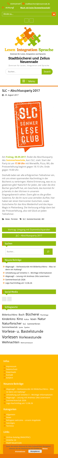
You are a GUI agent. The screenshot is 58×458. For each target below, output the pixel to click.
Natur (42, 319)
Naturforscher (12, 323)
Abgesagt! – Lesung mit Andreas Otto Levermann (27, 276)
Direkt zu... (8, 14)
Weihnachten (10, 342)
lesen (33, 319)
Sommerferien (33, 324)
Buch (21, 314)
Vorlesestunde (30, 337)
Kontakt (9, 375)
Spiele (21, 327)
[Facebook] (26, 20)
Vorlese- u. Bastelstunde (22, 331)
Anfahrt (9, 377)
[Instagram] (31, 20)
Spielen (27, 327)
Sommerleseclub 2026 (15, 279)
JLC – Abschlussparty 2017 (29, 235)
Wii (43, 219)
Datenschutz (11, 369)
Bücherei (32, 314)
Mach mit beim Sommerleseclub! (35, 8)
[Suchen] (48, 251)
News (7, 219)
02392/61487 (15, 4)
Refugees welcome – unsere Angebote (23, 420)
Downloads (11, 372)
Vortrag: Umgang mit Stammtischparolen (29, 229)
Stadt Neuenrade (14, 443)
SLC (24, 219)
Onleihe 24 (11, 440)
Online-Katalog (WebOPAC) (18, 437)
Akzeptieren (35, 451)
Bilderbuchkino (9, 314)
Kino (20, 319)
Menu (31, 81)
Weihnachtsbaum (27, 343)
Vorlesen (10, 337)
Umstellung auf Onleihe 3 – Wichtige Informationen (28, 273)
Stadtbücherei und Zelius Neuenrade (29, 60)
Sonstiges (10, 423)
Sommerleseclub (33, 219)
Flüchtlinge (44, 315)
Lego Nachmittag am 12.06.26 (18, 283)
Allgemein (10, 414)
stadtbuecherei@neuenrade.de (37, 4)
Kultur (26, 319)
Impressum (11, 366)
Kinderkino (9, 319)
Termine (14, 219)
